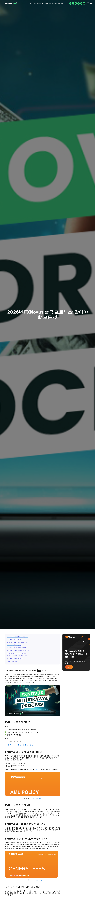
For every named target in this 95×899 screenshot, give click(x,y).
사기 (43, 3)
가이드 (46, 3)
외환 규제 (54, 3)
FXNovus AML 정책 (36, 798)
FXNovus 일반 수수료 (36, 880)
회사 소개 (60, 3)
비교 (50, 3)
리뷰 (39, 3)
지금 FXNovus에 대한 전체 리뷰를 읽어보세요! (20, 745)
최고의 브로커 (34, 3)
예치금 (36, 769)
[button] (92, 3)
